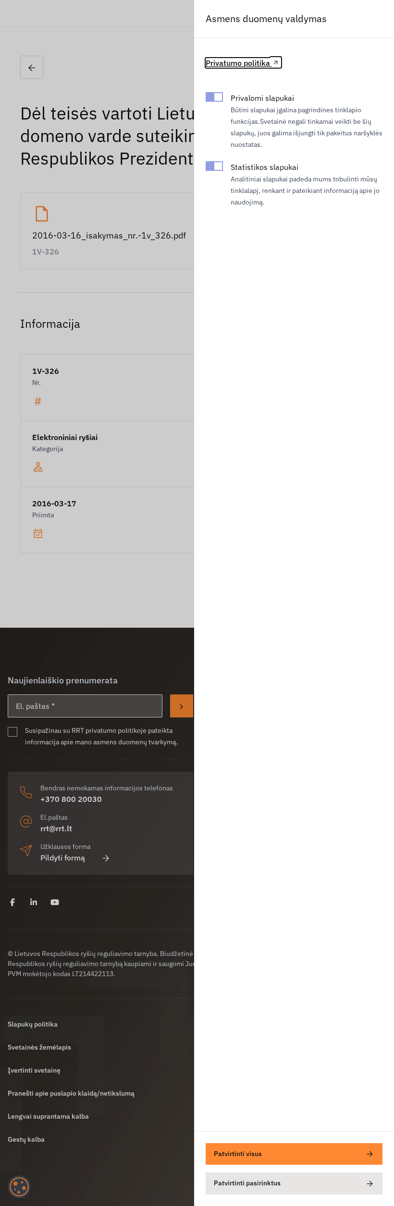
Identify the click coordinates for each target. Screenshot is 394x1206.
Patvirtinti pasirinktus (247, 1183)
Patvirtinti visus (238, 1153)
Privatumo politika (239, 63)
